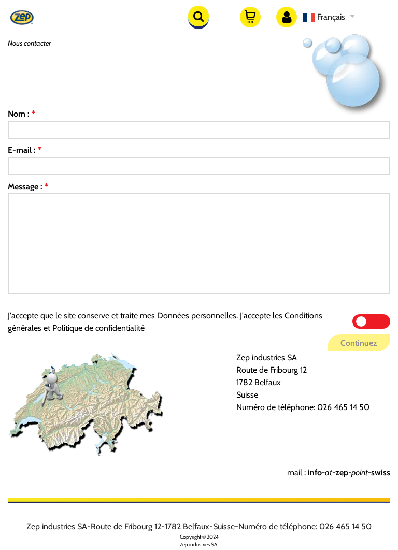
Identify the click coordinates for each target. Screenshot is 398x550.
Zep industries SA (198, 544)
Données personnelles (196, 315)
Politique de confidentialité (98, 328)
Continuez (358, 343)
